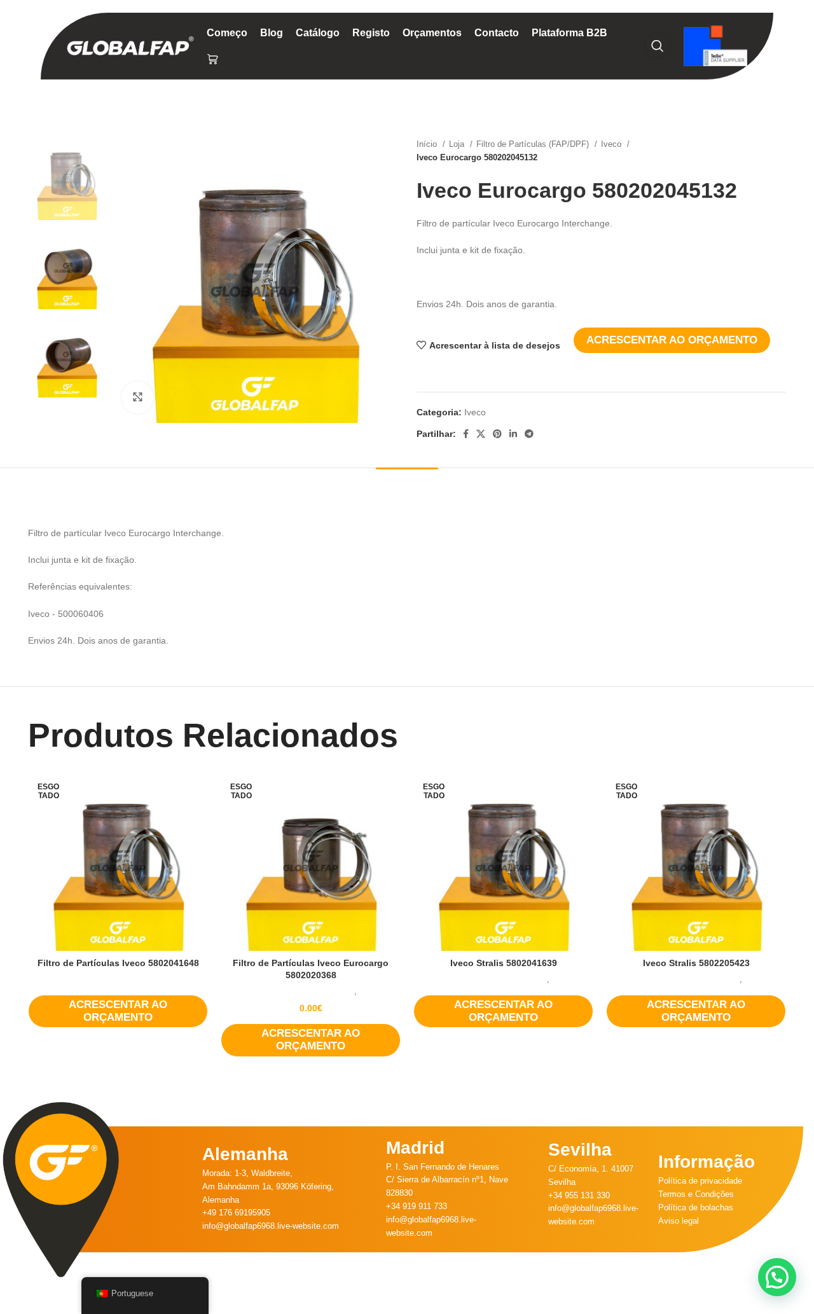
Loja (458, 144)
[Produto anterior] (754, 150)
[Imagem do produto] (118, 861)
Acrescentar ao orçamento (671, 340)
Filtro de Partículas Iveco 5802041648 (118, 963)
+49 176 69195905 (236, 1212)
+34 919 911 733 (416, 1206)
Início (428, 144)
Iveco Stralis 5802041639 (503, 963)
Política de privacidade (700, 1181)
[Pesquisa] (657, 46)
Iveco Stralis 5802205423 (696, 963)
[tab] (407, 486)
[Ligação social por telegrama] (529, 433)
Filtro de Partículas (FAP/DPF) (533, 144)
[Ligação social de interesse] (497, 433)
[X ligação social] (481, 433)
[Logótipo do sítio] (130, 45)
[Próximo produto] (779, 150)
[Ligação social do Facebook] (466, 433)
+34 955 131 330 (579, 1195)
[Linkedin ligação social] (513, 433)
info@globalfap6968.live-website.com (270, 1226)
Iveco (612, 144)
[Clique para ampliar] (137, 397)
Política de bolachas (695, 1207)
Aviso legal (678, 1221)
